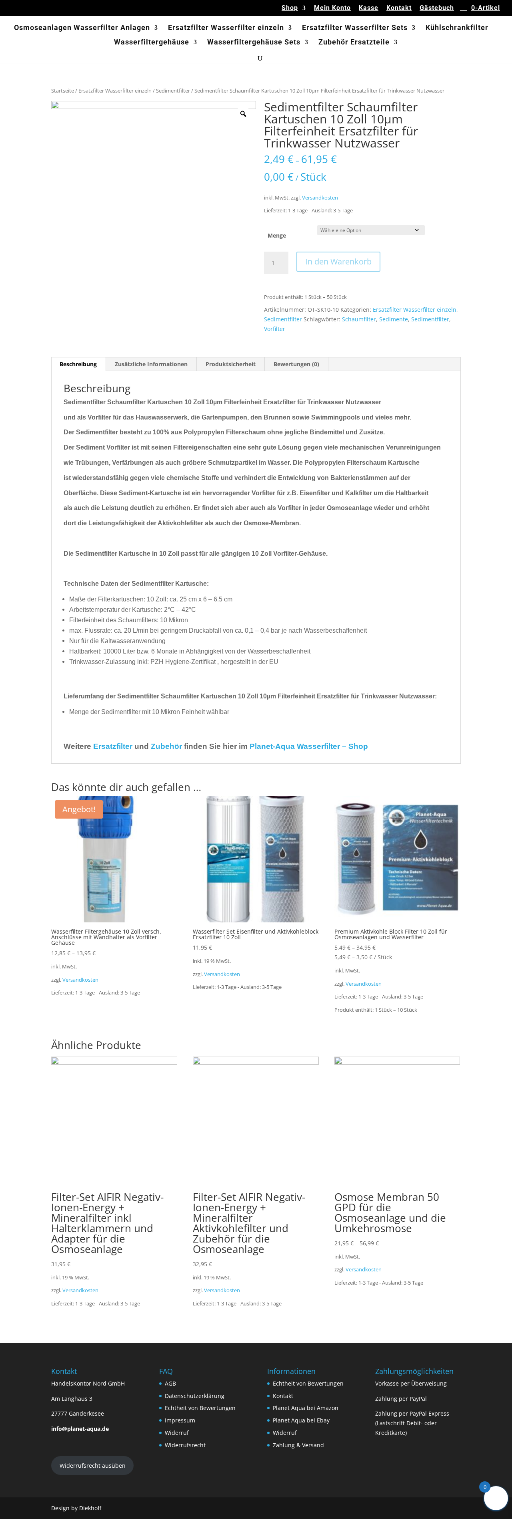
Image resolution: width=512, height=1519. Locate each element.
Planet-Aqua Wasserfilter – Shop (309, 746)
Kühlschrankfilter (457, 28)
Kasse (368, 8)
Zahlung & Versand (298, 1445)
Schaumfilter (359, 319)
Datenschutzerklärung (194, 1396)
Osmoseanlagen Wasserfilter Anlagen (82, 28)
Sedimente (393, 319)
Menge (277, 235)
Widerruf (177, 1432)
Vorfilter (274, 329)
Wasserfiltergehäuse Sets (253, 42)
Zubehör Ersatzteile (354, 42)
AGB (170, 1383)
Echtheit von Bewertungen (200, 1408)
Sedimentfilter (173, 90)
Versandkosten (320, 197)
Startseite (62, 90)
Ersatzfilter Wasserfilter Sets (355, 28)
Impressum (180, 1420)
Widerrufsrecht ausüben (93, 1465)
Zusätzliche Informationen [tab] (151, 364)
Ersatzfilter (112, 746)
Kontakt (399, 8)
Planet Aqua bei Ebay (301, 1420)
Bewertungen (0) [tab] (296, 364)
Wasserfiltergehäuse (151, 42)
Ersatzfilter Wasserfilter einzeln (226, 28)
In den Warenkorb (338, 261)
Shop (290, 8)
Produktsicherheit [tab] (231, 364)
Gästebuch (437, 8)
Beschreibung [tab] (78, 364)
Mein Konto (332, 8)
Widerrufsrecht (185, 1445)
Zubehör (166, 746)
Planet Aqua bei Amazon (305, 1408)
